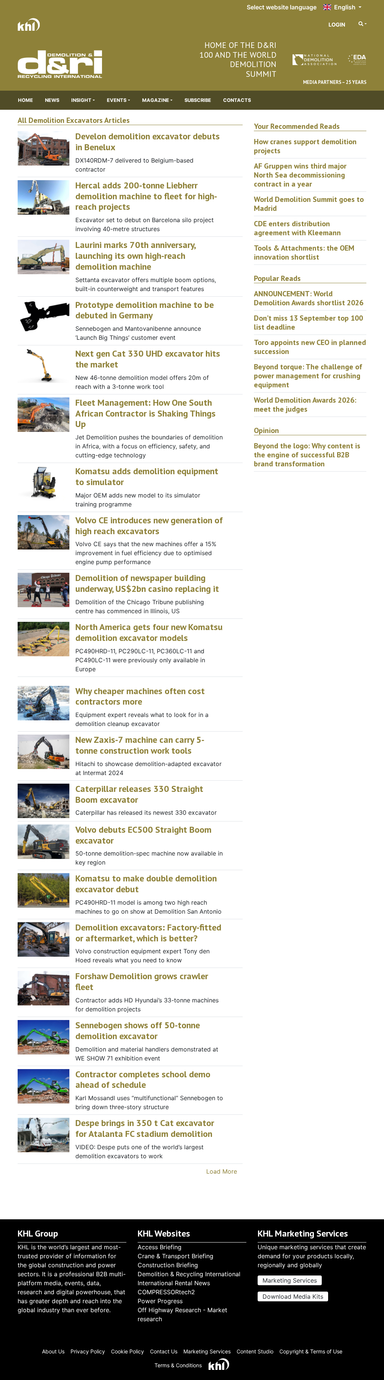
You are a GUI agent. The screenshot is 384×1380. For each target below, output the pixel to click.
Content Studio (255, 1351)
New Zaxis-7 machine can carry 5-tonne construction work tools (139, 745)
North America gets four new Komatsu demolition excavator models (149, 632)
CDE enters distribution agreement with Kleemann (297, 228)
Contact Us (163, 1351)
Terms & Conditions (178, 1365)
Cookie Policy (127, 1351)
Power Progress (160, 1301)
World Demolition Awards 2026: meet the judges (305, 404)
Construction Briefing (168, 1265)
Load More (221, 1171)
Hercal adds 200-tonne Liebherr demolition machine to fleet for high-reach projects (146, 196)
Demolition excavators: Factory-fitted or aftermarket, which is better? (148, 932)
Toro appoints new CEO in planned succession (310, 347)
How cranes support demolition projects (305, 146)
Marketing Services (289, 1280)
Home (25, 100)
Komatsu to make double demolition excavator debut (146, 883)
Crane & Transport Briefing (175, 1256)
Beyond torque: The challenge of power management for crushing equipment (308, 376)
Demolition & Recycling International (189, 1274)
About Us (53, 1351)
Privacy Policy (87, 1351)
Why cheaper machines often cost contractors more (140, 696)
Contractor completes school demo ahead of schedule (142, 1079)
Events (116, 100)
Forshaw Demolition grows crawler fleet (141, 981)
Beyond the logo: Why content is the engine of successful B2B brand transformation (307, 455)
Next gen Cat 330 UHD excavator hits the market (147, 359)
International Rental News (174, 1283)
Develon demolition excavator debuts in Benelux (147, 141)
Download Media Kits (292, 1296)
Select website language (281, 7)
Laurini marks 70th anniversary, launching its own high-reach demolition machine (135, 255)
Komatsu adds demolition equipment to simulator (146, 476)
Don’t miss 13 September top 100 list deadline (308, 322)
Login (336, 24)
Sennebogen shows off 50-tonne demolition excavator (137, 1030)
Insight (81, 100)
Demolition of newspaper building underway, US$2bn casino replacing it (147, 583)
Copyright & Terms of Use (310, 1351)
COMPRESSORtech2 (166, 1292)
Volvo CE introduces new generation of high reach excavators (149, 525)
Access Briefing (160, 1247)
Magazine (155, 100)
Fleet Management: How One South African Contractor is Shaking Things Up (145, 413)
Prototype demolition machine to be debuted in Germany (144, 310)
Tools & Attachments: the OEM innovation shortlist (304, 252)
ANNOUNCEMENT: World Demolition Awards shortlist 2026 (308, 298)
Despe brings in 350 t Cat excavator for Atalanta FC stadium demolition (144, 1128)
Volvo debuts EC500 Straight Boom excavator (143, 835)
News (52, 100)
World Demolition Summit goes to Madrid (309, 203)
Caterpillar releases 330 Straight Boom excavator (139, 794)
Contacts (237, 100)
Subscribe (197, 100)
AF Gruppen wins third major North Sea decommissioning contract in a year (300, 175)
